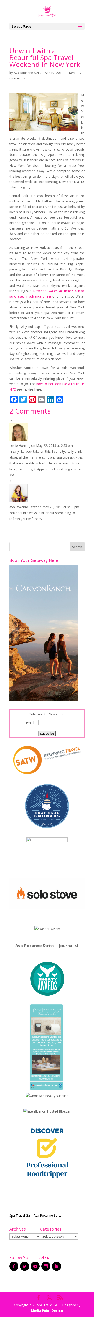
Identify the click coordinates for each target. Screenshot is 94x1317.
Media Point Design (47, 1310)
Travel (71, 73)
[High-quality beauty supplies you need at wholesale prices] (47, 1096)
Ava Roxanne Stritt (27, 73)
